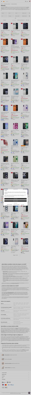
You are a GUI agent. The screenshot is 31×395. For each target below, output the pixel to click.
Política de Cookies (9, 204)
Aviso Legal (22, 204)
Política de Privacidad (16, 204)
